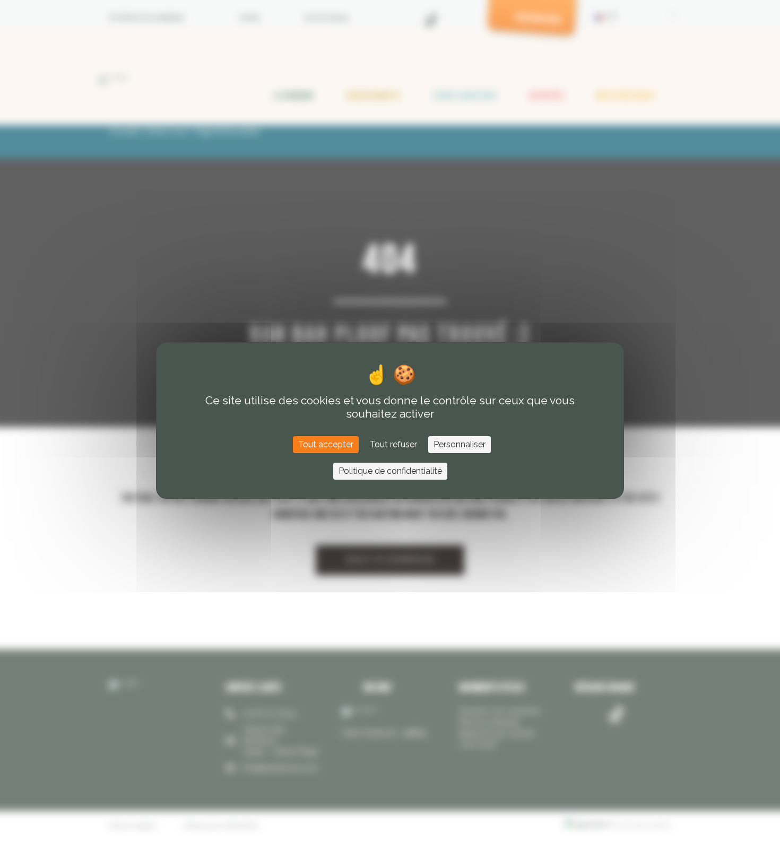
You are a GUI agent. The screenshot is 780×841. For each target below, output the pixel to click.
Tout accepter (325, 444)
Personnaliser (460, 444)
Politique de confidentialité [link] (390, 471)
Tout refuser (393, 444)
